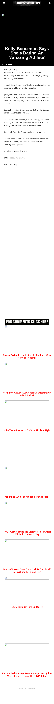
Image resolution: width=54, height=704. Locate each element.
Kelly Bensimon (17, 158)
